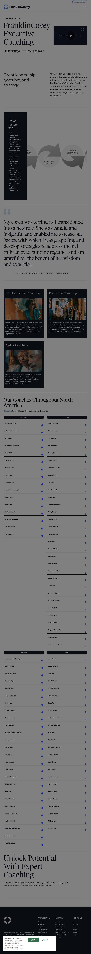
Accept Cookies (33, 939)
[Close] (52, 939)
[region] (29, 943)
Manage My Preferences (45, 939)
